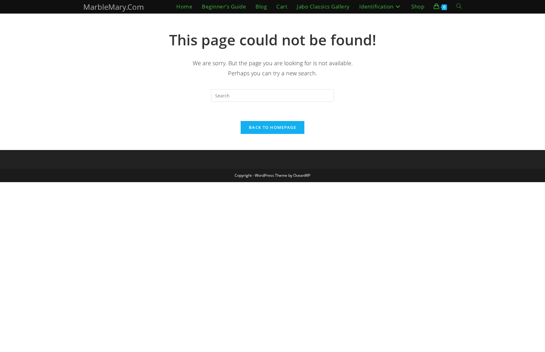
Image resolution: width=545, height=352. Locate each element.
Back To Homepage (272, 127)
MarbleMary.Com (113, 7)
